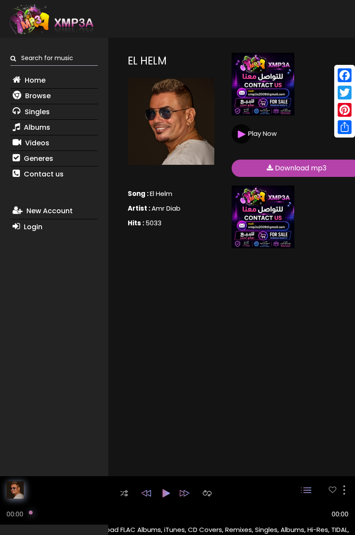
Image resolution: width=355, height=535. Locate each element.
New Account (49, 211)
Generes (37, 158)
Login (32, 227)
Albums (36, 127)
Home (34, 80)
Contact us (43, 174)
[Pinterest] (344, 110)
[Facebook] (344, 75)
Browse (37, 96)
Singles (36, 112)
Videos (36, 143)
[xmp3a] (50, 19)
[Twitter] (344, 92)
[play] (332, 490)
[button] (124, 493)
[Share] (344, 127)
